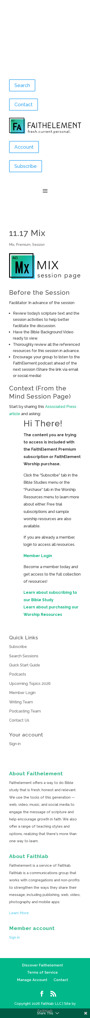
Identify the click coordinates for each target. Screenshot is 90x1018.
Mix (11, 245)
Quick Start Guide (24, 665)
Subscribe (25, 166)
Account (24, 147)
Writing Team (21, 702)
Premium (23, 245)
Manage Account (32, 980)
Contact (23, 104)
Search (22, 85)
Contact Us (19, 720)
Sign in (15, 743)
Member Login (38, 555)
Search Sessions (23, 656)
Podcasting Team (25, 711)
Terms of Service (42, 972)
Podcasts (17, 674)
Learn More (19, 913)
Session (38, 245)
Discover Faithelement (42, 965)
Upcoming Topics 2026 (30, 683)
